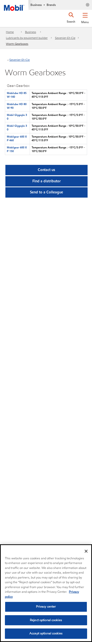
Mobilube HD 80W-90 (16, 106)
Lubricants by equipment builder (27, 38)
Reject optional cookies (46, 620)
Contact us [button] (46, 169)
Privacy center (46, 606)
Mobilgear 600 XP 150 (17, 149)
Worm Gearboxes (17, 44)
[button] (85, 17)
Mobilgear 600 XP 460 (17, 138)
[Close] (86, 551)
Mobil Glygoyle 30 (17, 117)
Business (30, 32)
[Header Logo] (14, 5)
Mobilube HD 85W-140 (16, 95)
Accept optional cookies (46, 633)
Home (10, 32)
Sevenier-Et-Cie (65, 38)
